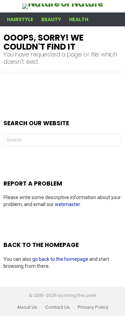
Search (115, 141)
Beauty (51, 19)
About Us (27, 307)
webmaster (67, 204)
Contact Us (57, 307)
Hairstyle (20, 19)
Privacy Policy (93, 307)
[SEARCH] (117, 19)
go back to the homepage (60, 259)
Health (78, 19)
